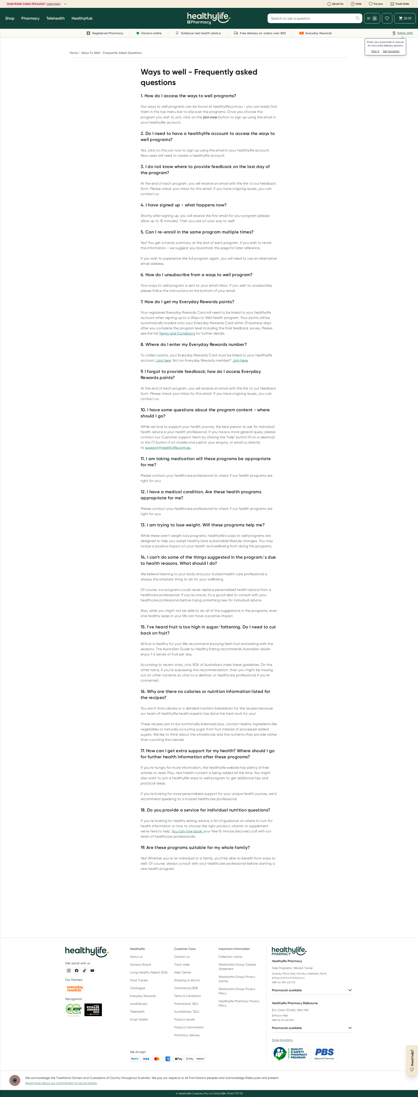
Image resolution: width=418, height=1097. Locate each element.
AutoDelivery (138, 1003)
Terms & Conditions (187, 996)
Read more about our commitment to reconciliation (61, 1083)
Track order (182, 964)
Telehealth (137, 1011)
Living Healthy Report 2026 (148, 972)
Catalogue (137, 988)
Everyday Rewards (143, 996)
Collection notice (230, 956)
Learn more (79, 3)
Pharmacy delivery (187, 1035)
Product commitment (189, 1027)
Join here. (240, 360)
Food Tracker (139, 980)
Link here (163, 360)
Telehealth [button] (55, 18)
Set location (391, 51)
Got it (375, 51)
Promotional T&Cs (186, 1003)
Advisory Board (140, 964)
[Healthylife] (209, 18)
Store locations (282, 1040)
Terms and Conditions (177, 333)
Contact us (182, 956)
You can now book (187, 831)
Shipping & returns (187, 980)
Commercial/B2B (186, 988)
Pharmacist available (287, 990)
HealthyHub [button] (82, 18)
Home (74, 53)
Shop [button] (9, 18)
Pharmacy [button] (30, 18)
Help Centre (182, 972)
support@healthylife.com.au (168, 448)
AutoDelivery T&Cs (186, 1011)
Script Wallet (139, 1019)
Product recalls (184, 1019)
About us (136, 956)
